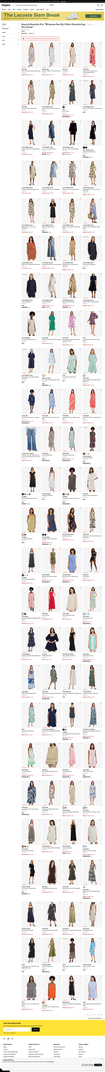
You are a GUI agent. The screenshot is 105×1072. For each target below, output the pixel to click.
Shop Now (63, 1)
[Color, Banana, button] (45, 1002)
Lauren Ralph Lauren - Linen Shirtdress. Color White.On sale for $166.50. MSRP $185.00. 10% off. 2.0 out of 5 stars (52, 290)
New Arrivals (82, 1051)
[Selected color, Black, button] (23, 494)
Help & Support (100, 9)
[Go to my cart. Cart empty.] (101, 5)
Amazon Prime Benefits (9, 1054)
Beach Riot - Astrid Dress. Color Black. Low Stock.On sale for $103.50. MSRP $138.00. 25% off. (92, 565)
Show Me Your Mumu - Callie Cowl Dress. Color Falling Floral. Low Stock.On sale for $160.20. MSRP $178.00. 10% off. (72, 526)
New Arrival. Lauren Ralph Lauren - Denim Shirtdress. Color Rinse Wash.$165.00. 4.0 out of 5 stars (31, 290)
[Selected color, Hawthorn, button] (63, 107)
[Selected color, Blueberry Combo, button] (23, 846)
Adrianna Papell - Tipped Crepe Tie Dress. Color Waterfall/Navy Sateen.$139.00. (92, 955)
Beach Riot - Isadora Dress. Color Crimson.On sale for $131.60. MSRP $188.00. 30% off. (52, 605)
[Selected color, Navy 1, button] (43, 535)
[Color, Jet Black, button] (45, 535)
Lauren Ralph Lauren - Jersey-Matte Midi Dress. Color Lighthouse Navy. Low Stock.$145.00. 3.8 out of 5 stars (92, 139)
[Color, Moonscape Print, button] (30, 494)
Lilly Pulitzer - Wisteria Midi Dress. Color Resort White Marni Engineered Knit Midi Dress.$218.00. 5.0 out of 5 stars (52, 445)
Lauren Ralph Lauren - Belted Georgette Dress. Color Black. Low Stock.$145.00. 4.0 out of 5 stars (52, 215)
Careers (5, 1049)
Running (81, 1054)
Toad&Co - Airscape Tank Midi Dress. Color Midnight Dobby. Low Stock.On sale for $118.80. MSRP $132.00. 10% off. (31, 565)
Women (31, 33)
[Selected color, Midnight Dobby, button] (23, 575)
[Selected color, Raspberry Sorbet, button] (63, 808)
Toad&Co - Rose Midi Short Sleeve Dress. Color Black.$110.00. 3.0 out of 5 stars (31, 486)
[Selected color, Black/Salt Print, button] (63, 494)
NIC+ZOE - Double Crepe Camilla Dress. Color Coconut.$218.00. (92, 486)
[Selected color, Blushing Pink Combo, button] (23, 614)
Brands (80, 1047)
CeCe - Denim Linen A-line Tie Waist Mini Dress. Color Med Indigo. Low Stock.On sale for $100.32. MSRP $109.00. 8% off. (31, 993)
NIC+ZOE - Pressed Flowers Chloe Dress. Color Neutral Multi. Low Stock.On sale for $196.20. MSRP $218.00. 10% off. (31, 98)
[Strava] (12, 1038)
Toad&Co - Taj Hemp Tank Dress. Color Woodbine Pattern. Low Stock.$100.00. (31, 526)
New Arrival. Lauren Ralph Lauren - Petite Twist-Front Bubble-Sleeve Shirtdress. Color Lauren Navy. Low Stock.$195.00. (31, 367)
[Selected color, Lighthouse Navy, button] (84, 147)
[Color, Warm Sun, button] (45, 375)
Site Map (56, 1051)
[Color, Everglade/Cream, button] (86, 808)
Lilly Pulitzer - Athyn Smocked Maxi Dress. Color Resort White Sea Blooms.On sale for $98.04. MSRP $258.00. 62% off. (31, 682)
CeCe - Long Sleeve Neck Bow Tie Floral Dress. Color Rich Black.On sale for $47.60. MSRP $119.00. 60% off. (92, 328)
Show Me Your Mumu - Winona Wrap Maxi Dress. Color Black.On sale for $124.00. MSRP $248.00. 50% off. (72, 644)
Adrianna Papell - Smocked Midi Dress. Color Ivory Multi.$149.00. (52, 486)
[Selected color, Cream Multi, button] (84, 808)
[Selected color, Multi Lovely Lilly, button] (84, 614)
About (5, 1047)
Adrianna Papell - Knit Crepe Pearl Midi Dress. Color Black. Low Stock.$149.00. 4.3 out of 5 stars (31, 879)
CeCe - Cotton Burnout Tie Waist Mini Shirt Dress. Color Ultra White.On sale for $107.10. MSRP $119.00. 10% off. (92, 993)
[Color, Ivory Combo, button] (27, 846)
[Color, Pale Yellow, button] (86, 454)
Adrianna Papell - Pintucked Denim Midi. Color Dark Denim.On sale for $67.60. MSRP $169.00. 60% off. (31, 918)
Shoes (80, 1056)
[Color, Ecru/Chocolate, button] (88, 454)
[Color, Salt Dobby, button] (25, 575)
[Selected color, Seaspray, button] (84, 375)
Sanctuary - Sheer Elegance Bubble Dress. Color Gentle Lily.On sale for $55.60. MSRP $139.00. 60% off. (52, 760)
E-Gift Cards (57, 1056)
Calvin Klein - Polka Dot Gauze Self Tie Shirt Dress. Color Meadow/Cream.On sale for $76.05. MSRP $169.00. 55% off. (52, 328)
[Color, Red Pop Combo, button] (25, 614)
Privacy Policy (50, 1061)
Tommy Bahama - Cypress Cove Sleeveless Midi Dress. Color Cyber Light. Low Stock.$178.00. (72, 682)
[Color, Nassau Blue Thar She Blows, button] (88, 614)
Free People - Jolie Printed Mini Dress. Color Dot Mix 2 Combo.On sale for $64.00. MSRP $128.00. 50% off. (72, 605)
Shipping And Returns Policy (36, 1054)
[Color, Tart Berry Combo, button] (25, 846)
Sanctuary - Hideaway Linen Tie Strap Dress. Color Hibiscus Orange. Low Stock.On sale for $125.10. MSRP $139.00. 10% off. (52, 993)
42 (98, 1014)
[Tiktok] (8, 1038)
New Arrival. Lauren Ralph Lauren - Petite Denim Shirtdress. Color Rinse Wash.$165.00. (92, 253)
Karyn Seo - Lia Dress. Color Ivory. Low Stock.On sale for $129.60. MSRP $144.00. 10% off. (72, 59)
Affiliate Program (58, 1049)
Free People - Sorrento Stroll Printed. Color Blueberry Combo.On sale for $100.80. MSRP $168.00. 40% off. (31, 838)
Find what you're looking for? (94, 1018)
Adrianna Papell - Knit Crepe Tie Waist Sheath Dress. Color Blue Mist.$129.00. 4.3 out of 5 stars (52, 367)
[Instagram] (4, 1038)
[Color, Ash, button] (25, 535)
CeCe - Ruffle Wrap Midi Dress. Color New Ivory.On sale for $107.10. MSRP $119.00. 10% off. (31, 721)
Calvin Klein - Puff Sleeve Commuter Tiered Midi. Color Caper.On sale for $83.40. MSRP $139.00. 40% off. (72, 879)
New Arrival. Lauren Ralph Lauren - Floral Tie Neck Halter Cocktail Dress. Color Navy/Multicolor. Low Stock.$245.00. (92, 98)
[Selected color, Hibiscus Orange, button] (43, 1002)
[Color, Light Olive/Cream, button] (84, 887)
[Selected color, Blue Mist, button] (43, 375)
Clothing (81, 1049)
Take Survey (57, 1054)
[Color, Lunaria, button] (66, 107)
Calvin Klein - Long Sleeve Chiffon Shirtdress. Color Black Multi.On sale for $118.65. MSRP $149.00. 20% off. (52, 918)
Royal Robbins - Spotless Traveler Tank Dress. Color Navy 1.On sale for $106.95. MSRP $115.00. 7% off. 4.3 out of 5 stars (52, 526)
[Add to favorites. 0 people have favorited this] (40, 43)
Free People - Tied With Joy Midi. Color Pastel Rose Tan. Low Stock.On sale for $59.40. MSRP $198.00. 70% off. (92, 918)
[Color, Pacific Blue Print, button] (25, 494)
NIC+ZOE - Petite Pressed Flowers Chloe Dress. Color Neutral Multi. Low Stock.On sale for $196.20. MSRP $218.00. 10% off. (31, 59)
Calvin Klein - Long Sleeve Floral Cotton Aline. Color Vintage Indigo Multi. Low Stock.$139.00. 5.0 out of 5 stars (31, 798)
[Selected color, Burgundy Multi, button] (84, 454)
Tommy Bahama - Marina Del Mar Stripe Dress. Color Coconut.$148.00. (31, 328)
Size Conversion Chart (59, 1047)
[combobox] (30, 5)
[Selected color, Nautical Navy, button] (63, 729)
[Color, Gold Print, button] (27, 494)
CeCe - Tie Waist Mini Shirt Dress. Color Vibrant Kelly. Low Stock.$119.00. (72, 367)
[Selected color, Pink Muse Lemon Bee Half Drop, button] (84, 846)
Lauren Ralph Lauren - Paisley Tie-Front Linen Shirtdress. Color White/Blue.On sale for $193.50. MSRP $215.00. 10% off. (52, 178)
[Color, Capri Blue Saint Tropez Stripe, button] (86, 846)
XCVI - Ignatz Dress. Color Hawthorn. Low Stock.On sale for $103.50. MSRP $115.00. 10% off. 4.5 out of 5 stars (72, 98)
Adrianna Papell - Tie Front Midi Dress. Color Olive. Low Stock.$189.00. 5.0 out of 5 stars (52, 955)
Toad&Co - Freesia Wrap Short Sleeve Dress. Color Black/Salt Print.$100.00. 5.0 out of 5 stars (72, 486)
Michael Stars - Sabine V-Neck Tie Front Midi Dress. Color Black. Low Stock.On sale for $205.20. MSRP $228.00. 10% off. (72, 993)
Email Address (8, 1029)
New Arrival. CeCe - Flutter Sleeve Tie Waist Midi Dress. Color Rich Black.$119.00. (72, 955)
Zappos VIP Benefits (8, 1056)
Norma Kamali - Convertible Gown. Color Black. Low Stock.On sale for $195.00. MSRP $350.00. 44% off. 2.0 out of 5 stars (72, 838)
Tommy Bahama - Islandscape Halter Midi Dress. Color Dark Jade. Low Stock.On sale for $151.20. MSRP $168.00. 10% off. (92, 682)
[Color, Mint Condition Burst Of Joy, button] (86, 614)
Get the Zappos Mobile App (10, 1051)
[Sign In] (98, 5)
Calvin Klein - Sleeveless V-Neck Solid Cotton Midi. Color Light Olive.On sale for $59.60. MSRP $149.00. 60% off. (72, 918)
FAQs (30, 1047)
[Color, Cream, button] (86, 375)
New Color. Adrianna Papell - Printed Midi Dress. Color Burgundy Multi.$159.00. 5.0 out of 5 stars (92, 445)
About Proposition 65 (34, 1056)
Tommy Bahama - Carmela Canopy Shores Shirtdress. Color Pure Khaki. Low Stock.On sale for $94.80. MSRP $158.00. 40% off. (52, 838)
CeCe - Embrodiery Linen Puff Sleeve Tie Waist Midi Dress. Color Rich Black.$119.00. (31, 955)
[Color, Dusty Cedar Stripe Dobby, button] (27, 575)
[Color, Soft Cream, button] (66, 808)
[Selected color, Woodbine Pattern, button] (23, 535)
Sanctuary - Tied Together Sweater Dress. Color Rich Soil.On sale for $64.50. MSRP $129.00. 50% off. (52, 879)
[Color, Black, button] (86, 147)
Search (51, 5)
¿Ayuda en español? (34, 1051)
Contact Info (32, 1049)
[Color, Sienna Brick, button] (66, 729)
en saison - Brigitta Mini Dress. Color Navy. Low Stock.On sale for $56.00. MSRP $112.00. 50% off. (52, 644)
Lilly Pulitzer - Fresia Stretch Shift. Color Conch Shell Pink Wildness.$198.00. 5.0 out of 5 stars (92, 760)
